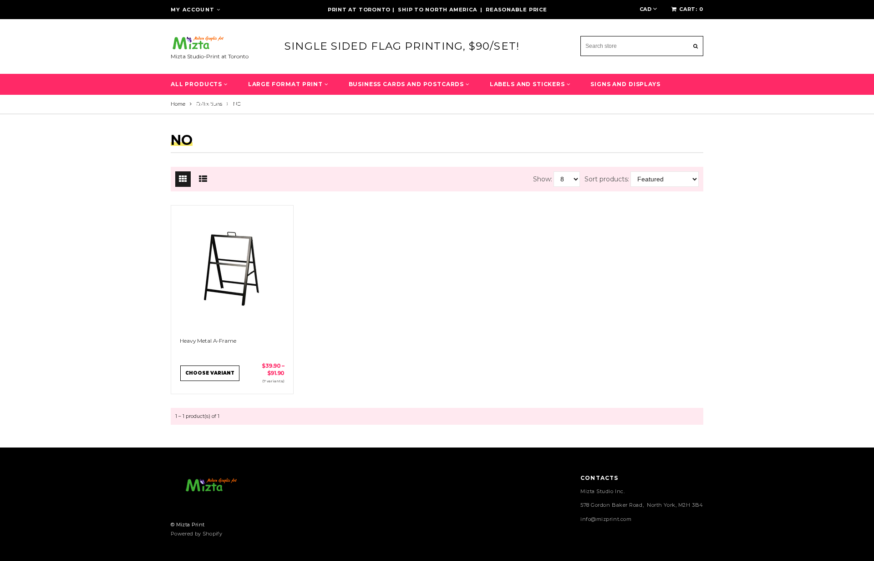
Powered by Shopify (196, 533)
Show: (542, 179)
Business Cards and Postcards (407, 84)
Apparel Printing (223, 105)
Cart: (691, 9)
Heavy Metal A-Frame (208, 340)
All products (197, 84)
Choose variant (209, 373)
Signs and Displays (625, 84)
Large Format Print (286, 84)
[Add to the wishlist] (241, 269)
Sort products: (606, 179)
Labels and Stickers (528, 84)
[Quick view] (223, 269)
